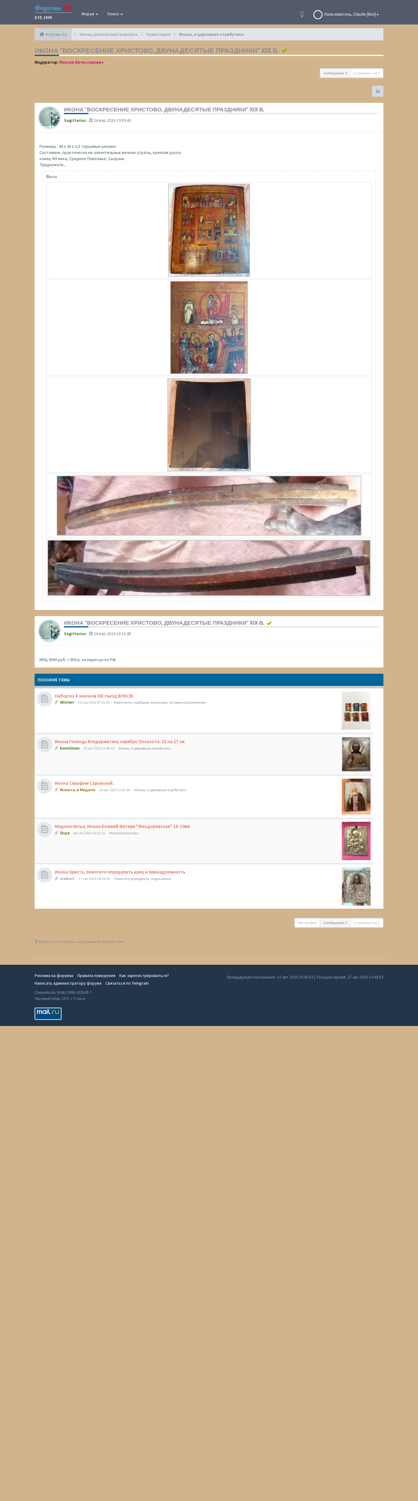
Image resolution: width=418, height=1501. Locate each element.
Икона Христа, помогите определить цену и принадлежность (120, 872)
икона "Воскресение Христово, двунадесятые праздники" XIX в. (157, 50)
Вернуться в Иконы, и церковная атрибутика (81, 941)
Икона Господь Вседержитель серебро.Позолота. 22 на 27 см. (120, 741)
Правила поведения (96, 975)
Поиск (113, 14)
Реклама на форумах (54, 975)
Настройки (307, 922)
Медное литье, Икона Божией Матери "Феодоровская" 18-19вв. (123, 826)
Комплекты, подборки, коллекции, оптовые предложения (160, 702)
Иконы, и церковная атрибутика (144, 748)
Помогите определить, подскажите (142, 878)
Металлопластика (124, 833)
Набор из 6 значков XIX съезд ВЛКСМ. (94, 696)
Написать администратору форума (68, 983)
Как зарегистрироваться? (144, 975)
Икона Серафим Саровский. (84, 783)
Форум (88, 14)
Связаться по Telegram (127, 983)
